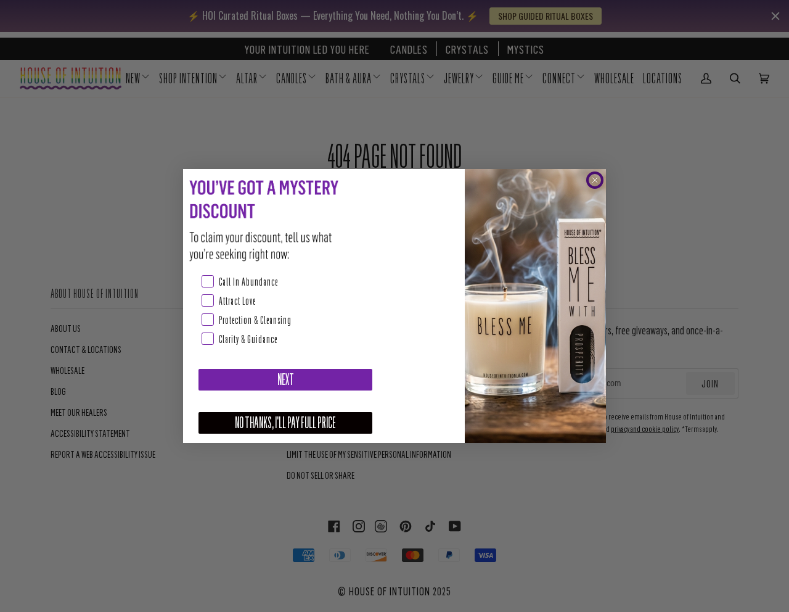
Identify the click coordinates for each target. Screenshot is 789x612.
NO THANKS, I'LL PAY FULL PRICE (285, 423)
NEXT (285, 380)
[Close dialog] (595, 180)
